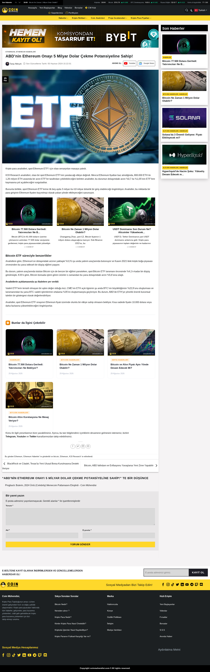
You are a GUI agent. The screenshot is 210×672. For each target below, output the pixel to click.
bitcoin (56, 456)
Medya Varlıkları (114, 630)
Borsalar (79, 8)
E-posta (87, 530)
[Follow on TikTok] (172, 585)
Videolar (68, 8)
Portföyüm (73, 13)
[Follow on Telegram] (191, 585)
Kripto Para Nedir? (63, 617)
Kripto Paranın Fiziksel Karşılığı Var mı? (73, 636)
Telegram (11, 436)
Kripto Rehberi (78, 18)
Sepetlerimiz (57, 13)
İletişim (110, 623)
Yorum (9, 505)
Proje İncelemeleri (116, 18)
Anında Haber (166, 636)
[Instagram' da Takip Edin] (168, 585)
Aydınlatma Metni (169, 649)
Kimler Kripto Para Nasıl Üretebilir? (70, 623)
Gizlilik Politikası (114, 617)
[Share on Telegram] (88, 446)
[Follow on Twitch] (196, 585)
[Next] (156, 225)
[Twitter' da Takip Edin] (177, 585)
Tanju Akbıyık (15, 64)
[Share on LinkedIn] (83, 446)
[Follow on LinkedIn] (182, 585)
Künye (110, 611)
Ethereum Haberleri (26, 52)
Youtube (132, 63)
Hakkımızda (112, 604)
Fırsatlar (163, 617)
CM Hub (92, 8)
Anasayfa (32, 8)
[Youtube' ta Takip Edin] (187, 585)
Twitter (33, 436)
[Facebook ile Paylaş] (72, 446)
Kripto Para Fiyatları (140, 18)
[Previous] (5, 225)
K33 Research (75, 456)
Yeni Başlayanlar (47, 8)
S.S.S (162, 630)
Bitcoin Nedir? (61, 604)
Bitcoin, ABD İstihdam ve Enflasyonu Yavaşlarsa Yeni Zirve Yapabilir (119, 465)
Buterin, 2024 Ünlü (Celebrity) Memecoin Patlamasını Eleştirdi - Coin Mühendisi (56, 485)
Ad (8, 530)
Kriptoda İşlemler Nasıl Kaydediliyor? (71, 630)
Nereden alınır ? (62, 611)
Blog (60, 8)
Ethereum (10, 52)
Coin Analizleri (98, 18)
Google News (149, 63)
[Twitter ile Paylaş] (78, 446)
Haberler (62, 18)
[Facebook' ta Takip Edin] (163, 585)
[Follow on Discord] (201, 585)
